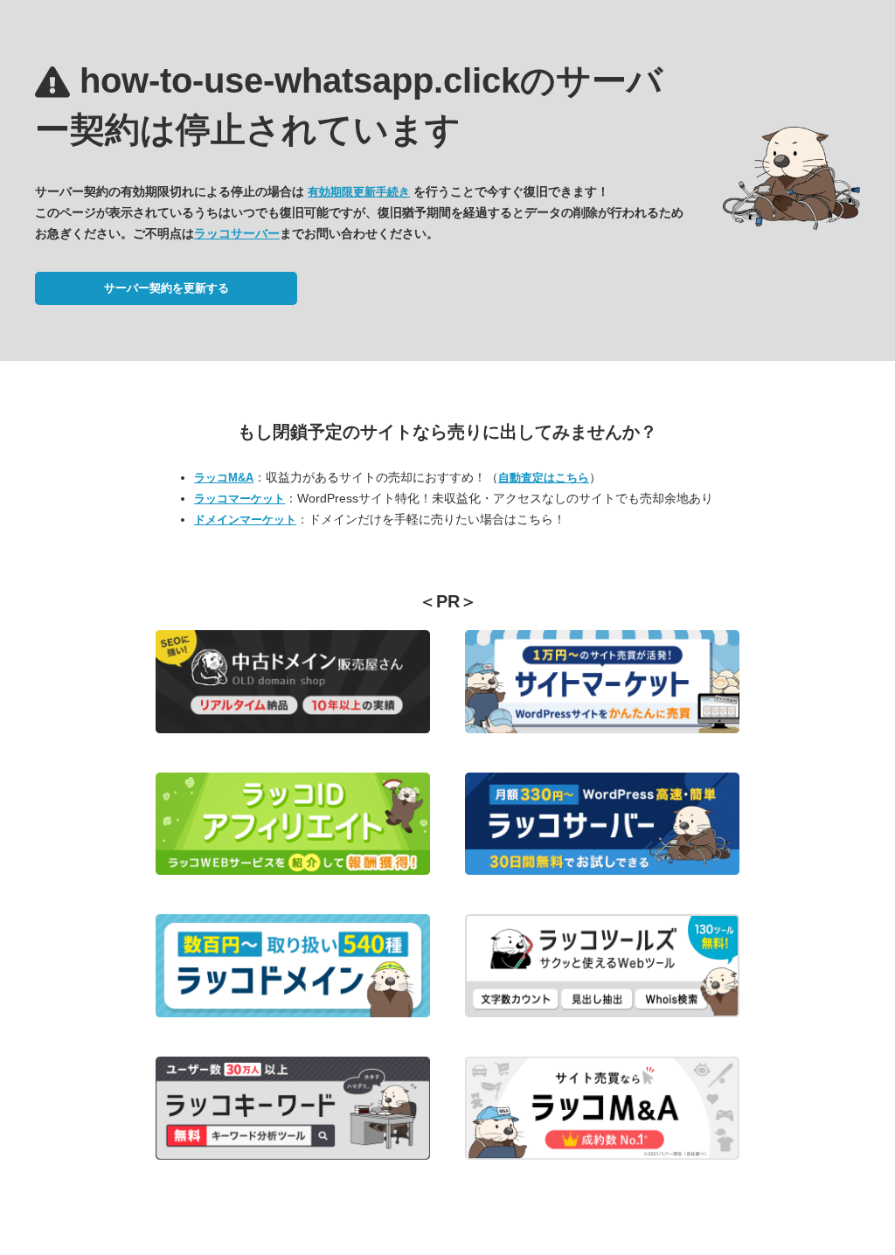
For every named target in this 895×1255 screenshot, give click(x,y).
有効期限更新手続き (359, 191)
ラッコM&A (223, 477)
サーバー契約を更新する (166, 288)
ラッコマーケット (239, 498)
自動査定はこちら (543, 477)
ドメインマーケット (245, 519)
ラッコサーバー (237, 233)
